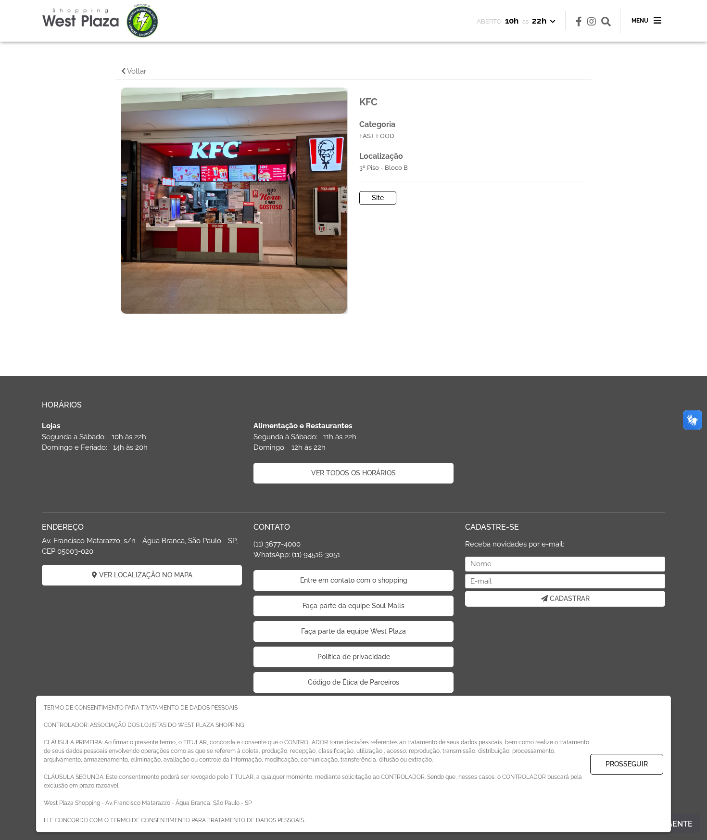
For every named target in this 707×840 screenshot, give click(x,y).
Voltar (136, 71)
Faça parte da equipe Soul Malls (353, 606)
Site (378, 198)
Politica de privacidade (353, 657)
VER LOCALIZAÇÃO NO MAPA (144, 575)
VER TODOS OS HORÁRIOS (353, 473)
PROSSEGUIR (627, 764)
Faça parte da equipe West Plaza (353, 631)
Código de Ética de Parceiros (353, 682)
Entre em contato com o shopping (353, 580)
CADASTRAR (569, 598)
